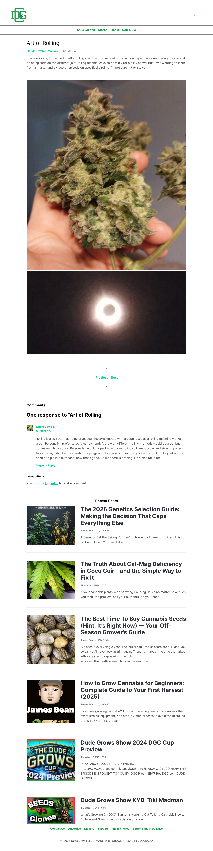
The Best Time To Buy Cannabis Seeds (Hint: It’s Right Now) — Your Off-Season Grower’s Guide (133, 625)
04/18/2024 (44, 431)
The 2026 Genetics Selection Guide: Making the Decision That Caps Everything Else (130, 516)
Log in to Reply (45, 465)
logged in (51, 483)
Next (114, 377)
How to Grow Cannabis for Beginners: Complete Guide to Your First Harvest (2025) (132, 690)
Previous (101, 377)
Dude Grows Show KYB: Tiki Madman (132, 800)
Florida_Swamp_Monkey (42, 51)
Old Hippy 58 (45, 426)
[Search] (195, 15)
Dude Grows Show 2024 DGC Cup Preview (127, 746)
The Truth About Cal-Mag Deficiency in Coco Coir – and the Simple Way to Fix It (131, 570)
